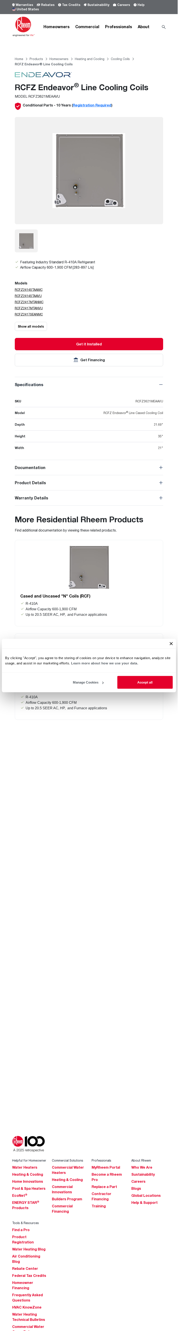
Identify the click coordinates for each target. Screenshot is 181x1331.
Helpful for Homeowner (29, 1160)
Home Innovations (27, 1181)
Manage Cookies (85, 682)
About (143, 26)
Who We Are (141, 1167)
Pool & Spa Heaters (28, 1188)
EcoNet (19, 1195)
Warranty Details (31, 497)
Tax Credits (71, 5)
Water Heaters (24, 1167)
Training (99, 1206)
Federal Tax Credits (29, 1275)
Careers (123, 5)
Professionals (118, 26)
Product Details (30, 482)
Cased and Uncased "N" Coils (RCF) (55, 596)
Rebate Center (25, 1268)
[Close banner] (171, 643)
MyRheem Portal (106, 1167)
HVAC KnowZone (26, 1307)
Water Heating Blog (28, 1249)
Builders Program (67, 1199)
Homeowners (56, 26)
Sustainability (98, 5)
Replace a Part (104, 1186)
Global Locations (146, 1195)
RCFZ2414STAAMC (29, 290)
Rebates (48, 5)
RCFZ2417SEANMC (29, 314)
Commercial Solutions (67, 1160)
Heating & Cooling (27, 1174)
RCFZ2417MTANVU (29, 308)
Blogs (136, 1188)
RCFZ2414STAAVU (28, 296)
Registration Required (92, 105)
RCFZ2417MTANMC (29, 302)
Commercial (87, 26)
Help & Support (144, 1202)
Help (141, 5)
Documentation (30, 467)
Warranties (24, 5)
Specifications (29, 384)
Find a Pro (21, 1230)
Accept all (145, 682)
